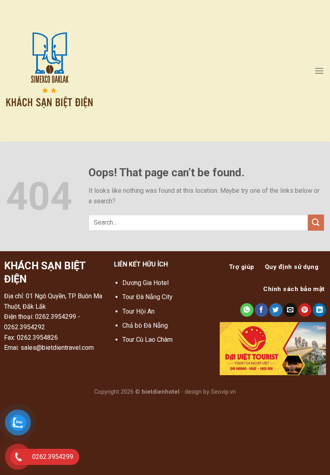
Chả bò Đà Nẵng (145, 325)
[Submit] (316, 222)
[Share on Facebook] (261, 310)
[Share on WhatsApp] (247, 310)
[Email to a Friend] (290, 310)
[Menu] (319, 71)
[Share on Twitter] (276, 310)
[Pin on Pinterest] (304, 310)
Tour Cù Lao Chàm (147, 339)
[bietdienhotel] (64, 71)
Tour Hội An (138, 311)
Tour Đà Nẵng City (147, 297)
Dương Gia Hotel (146, 283)
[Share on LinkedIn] (319, 310)
